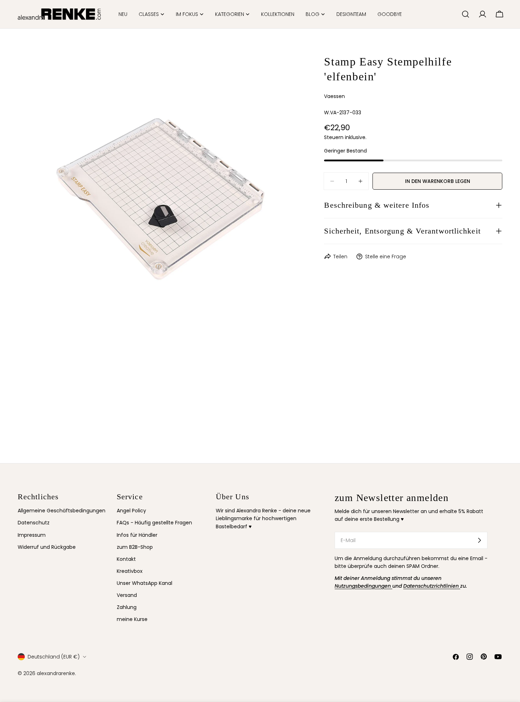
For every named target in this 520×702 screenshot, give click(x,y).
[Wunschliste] (453, 14)
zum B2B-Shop (135, 547)
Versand (127, 595)
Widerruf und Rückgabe (47, 547)
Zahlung (127, 607)
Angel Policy (131, 510)
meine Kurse (132, 619)
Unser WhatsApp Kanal (144, 583)
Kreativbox (130, 571)
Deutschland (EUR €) (54, 656)
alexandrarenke (56, 673)
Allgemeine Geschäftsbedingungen (61, 510)
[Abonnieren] (479, 540)
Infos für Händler (137, 535)
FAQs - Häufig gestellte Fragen (154, 522)
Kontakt (126, 559)
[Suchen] (465, 14)
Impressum (32, 535)
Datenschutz (34, 522)
